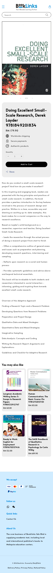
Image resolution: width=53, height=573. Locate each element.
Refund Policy (39, 568)
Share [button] (11, 172)
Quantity (9, 152)
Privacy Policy (27, 568)
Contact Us (11, 519)
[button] (3, 7)
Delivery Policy (14, 568)
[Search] (47, 14)
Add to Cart (26, 164)
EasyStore (37, 563)
